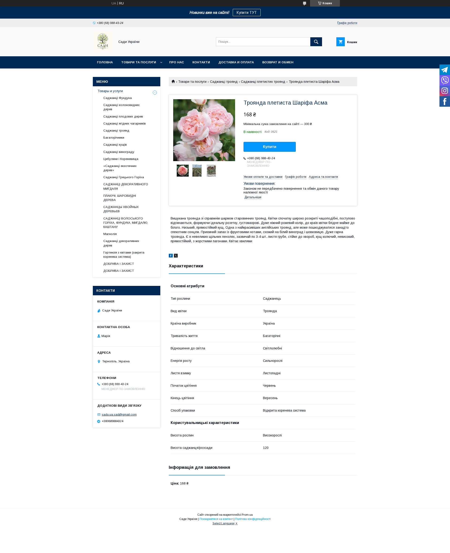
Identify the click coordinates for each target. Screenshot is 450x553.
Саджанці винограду (118, 152)
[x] (176, 256)
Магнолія (110, 234)
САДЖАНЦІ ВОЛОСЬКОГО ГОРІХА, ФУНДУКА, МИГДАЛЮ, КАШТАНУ (125, 223)
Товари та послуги (138, 62)
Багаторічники (113, 137)
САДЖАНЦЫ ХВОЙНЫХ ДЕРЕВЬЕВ (121, 209)
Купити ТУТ (246, 13)
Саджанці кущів (115, 144)
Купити (269, 147)
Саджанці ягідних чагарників (124, 123)
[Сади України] (103, 50)
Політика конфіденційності (253, 519)
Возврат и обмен (277, 62)
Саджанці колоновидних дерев (121, 107)
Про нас (176, 62)
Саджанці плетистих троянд (263, 81)
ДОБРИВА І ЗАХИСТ (118, 263)
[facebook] (171, 256)
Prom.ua (247, 514)
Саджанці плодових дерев (123, 116)
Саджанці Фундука (117, 98)
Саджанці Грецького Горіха (123, 177)
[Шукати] (316, 41)
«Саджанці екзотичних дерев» (120, 168)
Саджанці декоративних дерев (121, 243)
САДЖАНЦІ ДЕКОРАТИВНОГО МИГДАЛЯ (125, 186)
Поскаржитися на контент (216, 519)
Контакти (201, 62)
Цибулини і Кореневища (120, 159)
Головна (105, 62)
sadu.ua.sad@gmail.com (119, 414)
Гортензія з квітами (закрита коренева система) (123, 254)
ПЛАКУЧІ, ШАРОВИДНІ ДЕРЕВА (119, 198)
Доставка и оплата (236, 62)
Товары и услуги (110, 91)
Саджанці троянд (224, 81)
